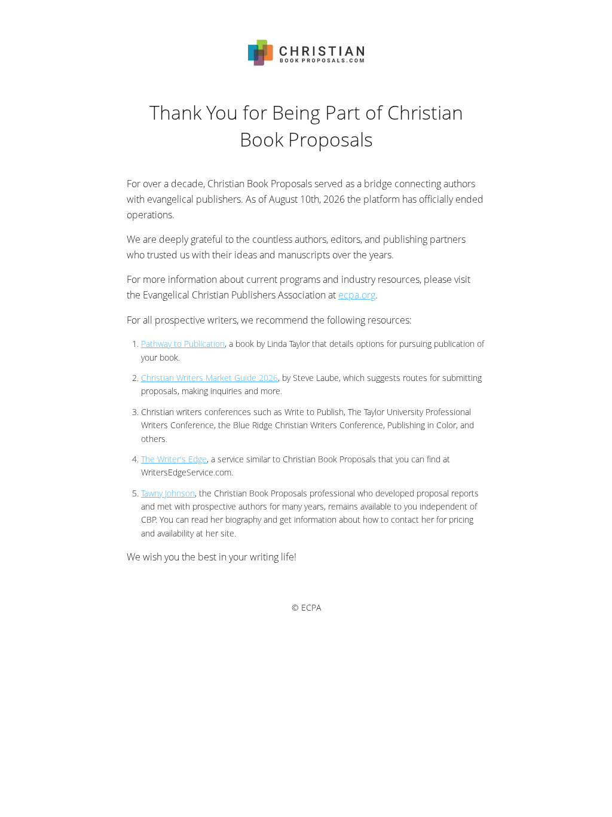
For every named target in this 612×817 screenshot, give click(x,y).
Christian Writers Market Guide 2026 (209, 377)
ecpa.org (356, 294)
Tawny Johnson (168, 493)
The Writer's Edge (174, 459)
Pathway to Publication (183, 343)
